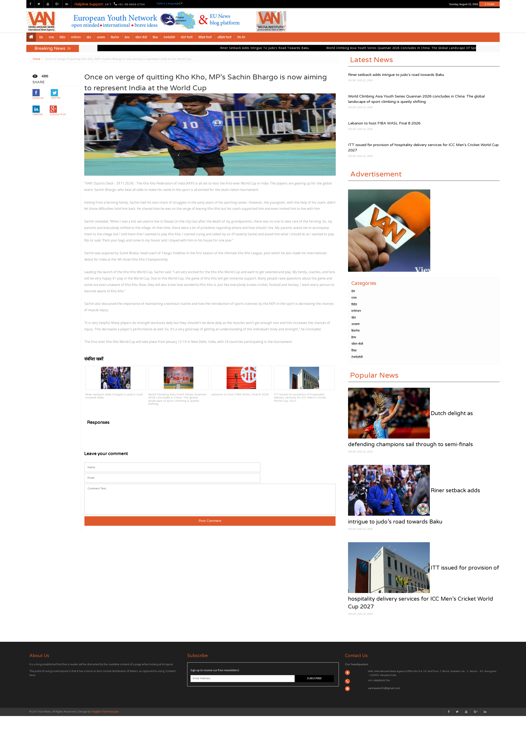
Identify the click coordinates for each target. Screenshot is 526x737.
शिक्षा (155, 37)
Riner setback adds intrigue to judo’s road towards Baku (190, 48)
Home (36, 59)
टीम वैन (241, 37)
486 (45, 76)
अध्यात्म (101, 37)
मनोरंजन (76, 37)
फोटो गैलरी (187, 37)
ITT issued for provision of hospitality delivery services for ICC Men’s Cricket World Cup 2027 (300, 398)
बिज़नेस (115, 37)
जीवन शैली (141, 37)
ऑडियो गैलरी (224, 37)
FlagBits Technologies (105, 711)
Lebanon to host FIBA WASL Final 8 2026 (240, 394)
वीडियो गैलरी (205, 37)
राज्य (51, 37)
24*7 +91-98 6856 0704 (109, 4)
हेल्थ (127, 37)
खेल (89, 37)
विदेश (62, 37)
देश (41, 37)
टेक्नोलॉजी (169, 37)
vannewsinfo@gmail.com (384, 688)
